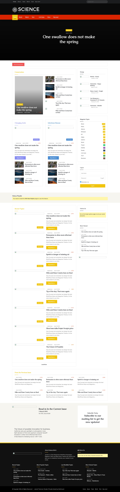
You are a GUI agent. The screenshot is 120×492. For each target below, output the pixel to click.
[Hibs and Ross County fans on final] (49, 95)
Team (23, 1)
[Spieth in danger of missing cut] (49, 87)
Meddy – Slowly (94, 76)
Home (14, 1)
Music (82, 124)
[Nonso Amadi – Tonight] (84, 93)
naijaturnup (20, 112)
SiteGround (61, 489)
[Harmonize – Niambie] (84, 108)
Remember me (85, 182)
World (28, 1)
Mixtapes (83, 131)
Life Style (41, 17)
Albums (83, 129)
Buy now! (37, 1)
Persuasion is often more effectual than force (63, 80)
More (49, 17)
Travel (82, 145)
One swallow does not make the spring (60, 39)
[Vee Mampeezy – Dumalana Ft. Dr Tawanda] (84, 101)
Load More (44, 364)
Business (83, 158)
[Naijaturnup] (25, 9)
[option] (60, 40)
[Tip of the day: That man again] (46, 101)
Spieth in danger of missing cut (30, 173)
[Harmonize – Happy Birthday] (84, 86)
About (19, 1)
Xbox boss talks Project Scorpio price (59, 328)
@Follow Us (81, 450)
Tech (32, 1)
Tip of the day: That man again (57, 291)
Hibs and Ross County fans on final (31, 181)
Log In (92, 186)
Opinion (83, 139)
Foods (82, 150)
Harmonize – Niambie (96, 105)
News (82, 126)
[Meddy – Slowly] (84, 79)
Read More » (20, 158)
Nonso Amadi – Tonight (96, 91)
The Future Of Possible (54, 347)
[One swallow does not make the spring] (29, 95)
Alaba (82, 137)
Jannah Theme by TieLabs (41, 489)
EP (82, 134)
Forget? (102, 178)
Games (83, 147)
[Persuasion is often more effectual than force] (49, 79)
